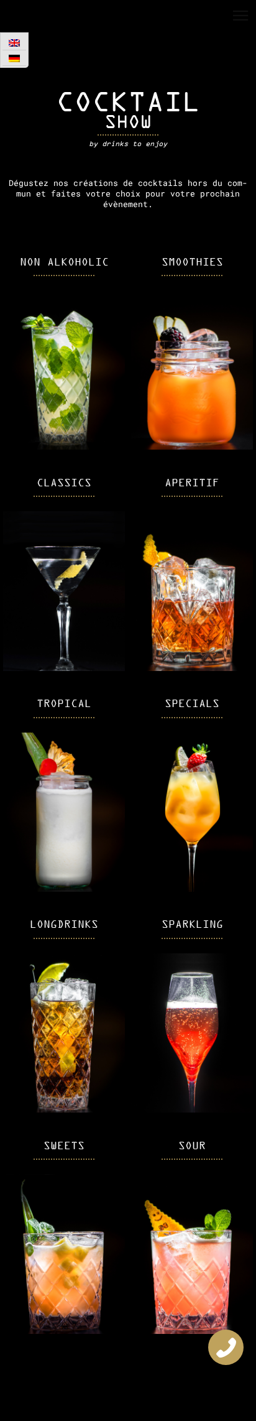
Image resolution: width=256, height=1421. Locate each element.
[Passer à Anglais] (14, 42)
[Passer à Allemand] (14, 58)
